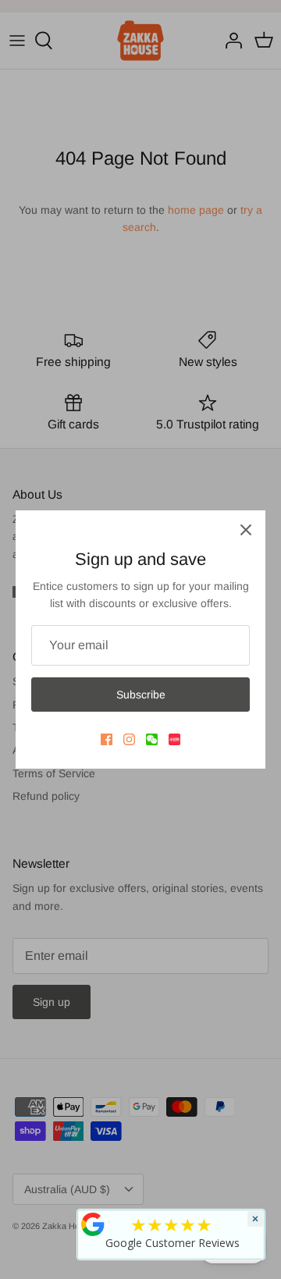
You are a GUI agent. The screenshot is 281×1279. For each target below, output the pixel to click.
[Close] (246, 530)
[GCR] (93, 1224)
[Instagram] (129, 739)
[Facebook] (106, 739)
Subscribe (140, 694)
